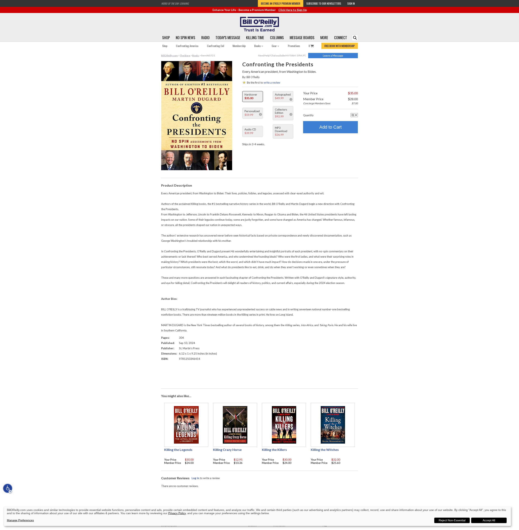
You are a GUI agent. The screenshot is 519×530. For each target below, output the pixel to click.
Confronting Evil (215, 46)
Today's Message (228, 37)
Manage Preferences (20, 520)
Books (257, 46)
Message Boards (302, 37)
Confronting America (187, 46)
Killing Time (255, 37)
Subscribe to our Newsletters (323, 3)
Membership (239, 46)
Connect (340, 37)
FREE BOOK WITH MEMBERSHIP (339, 46)
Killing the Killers (274, 450)
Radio (205, 37)
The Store (185, 55)
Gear (274, 46)
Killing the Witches (325, 450)
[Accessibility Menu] (7, 488)
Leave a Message (333, 55)
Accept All (489, 520)
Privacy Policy (177, 513)
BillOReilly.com (169, 55)
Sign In (351, 3)
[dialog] (257, 516)
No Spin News (185, 37)
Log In (195, 478)
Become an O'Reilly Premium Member (280, 3)
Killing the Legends (178, 450)
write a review (272, 82)
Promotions (294, 46)
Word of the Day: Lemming (175, 3)
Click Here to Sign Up (292, 10)
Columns (277, 37)
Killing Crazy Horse (227, 450)
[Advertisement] (259, 373)
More (324, 37)
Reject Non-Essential (452, 520)
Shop (166, 37)
